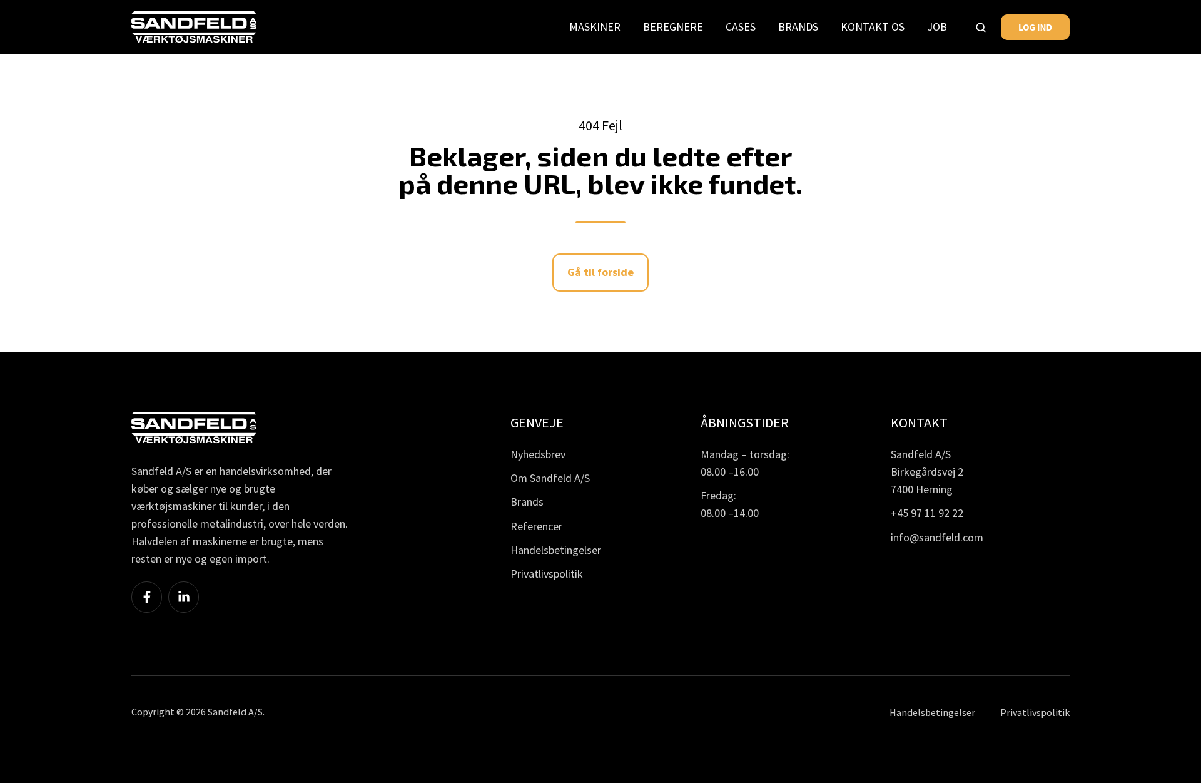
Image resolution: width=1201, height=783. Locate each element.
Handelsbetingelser (555, 550)
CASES (741, 26)
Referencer (536, 526)
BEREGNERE (673, 26)
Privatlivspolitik (546, 573)
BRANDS (798, 26)
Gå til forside (600, 272)
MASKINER (595, 26)
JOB (937, 26)
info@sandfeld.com (937, 537)
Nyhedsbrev (537, 454)
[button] (981, 27)
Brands (527, 501)
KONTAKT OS (873, 26)
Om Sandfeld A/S (550, 478)
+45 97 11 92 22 (927, 513)
